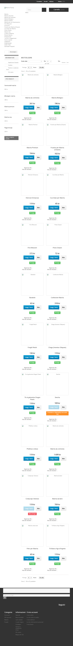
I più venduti (9, 79)
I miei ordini (30, 615)
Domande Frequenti (9, 46)
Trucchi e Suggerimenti (10, 38)
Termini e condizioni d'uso (18, 628)
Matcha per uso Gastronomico (12, 22)
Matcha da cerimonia (32, 98)
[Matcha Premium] (32, 134)
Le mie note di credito (33, 617)
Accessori (7, 25)
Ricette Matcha (8, 35)
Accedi (46, 1)
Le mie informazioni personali (35, 622)
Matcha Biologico (8, 19)
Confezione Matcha (57, 297)
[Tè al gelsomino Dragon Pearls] (32, 384)
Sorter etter (24, 61)
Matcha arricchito (8, 15)
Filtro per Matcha (32, 548)
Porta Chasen (7, 30)
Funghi (6, 622)
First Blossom (8, 24)
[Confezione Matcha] (57, 284)
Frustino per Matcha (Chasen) (12, 27)
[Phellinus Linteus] (32, 435)
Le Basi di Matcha (9, 33)
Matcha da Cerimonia (9, 17)
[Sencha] (57, 384)
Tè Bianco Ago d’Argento (57, 548)
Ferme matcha (8, 40)
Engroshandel (7, 43)
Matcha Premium (32, 148)
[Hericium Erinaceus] (32, 184)
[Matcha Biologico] (57, 84)
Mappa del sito (20, 634)
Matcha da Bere (8, 20)
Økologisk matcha (9, 96)
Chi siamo (10, 72)
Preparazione (7, 36)
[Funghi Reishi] (32, 334)
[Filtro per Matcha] (32, 535)
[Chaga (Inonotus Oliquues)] (57, 334)
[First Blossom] (32, 234)
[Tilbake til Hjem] (6, 52)
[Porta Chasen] (57, 234)
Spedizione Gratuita (13, 62)
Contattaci (39, 1)
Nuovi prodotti (20, 617)
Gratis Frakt (7, 44)
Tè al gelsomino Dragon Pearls (32, 398)
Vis (45, 61)
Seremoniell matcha (10, 85)
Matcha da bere (57, 499)
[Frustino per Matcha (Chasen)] (57, 134)
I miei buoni (30, 624)
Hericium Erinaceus (32, 198)
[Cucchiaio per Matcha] (57, 184)
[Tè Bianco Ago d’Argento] (57, 535)
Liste (68, 62)
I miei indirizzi (31, 619)
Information (9, 58)
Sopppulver (7, 41)
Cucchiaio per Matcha (10, 28)
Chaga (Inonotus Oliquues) (57, 347)
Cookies (10, 65)
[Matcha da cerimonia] (32, 84)
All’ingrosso (7, 617)
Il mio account (32, 612)
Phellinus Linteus (32, 449)
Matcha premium (9, 106)
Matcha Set (7, 32)
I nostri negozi (20, 622)
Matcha (6, 14)
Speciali (18, 615)
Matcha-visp (8, 117)
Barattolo (32, 297)
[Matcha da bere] (57, 485)
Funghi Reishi (32, 347)
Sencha (57, 397)
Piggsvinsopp (8, 127)
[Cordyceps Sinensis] (32, 485)
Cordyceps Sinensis (32, 499)
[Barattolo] (32, 284)
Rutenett (63, 62)
